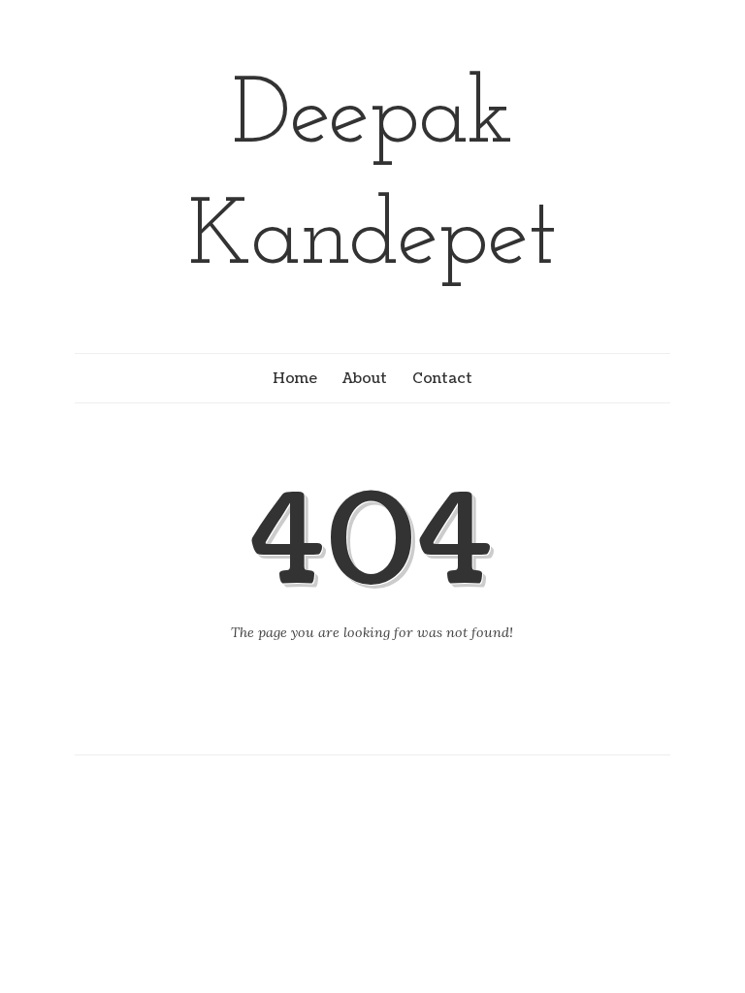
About (364, 378)
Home (295, 378)
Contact (442, 378)
